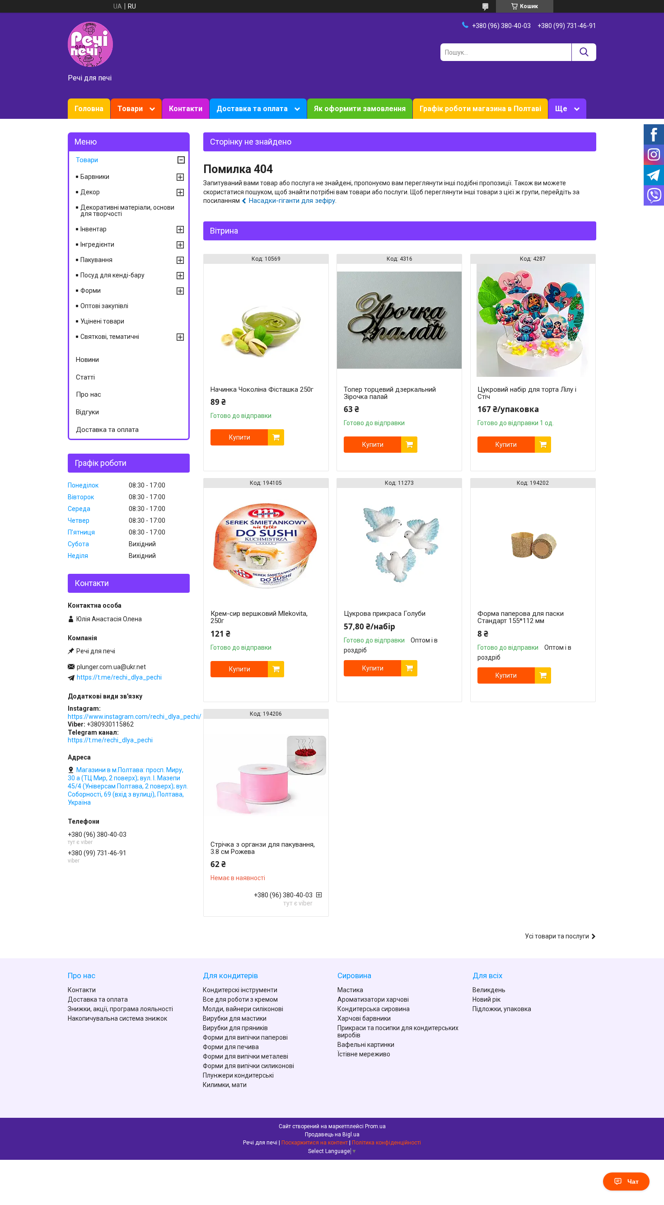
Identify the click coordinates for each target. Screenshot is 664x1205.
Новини (87, 360)
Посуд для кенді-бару (112, 275)
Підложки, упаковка (501, 1009)
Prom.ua (375, 1126)
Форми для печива (231, 1046)
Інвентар (93, 229)
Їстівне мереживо (363, 1054)
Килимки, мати (225, 1084)
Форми (90, 290)
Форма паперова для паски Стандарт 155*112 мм (520, 617)
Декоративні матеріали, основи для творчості (127, 210)
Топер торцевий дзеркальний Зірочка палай (390, 393)
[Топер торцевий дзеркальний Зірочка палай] (399, 320)
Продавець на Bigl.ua (332, 1134)
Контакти (185, 108)
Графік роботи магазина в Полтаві (480, 108)
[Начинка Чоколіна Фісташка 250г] (266, 320)
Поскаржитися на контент (314, 1142)
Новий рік (486, 999)
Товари (130, 108)
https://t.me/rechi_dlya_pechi (119, 677)
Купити (239, 437)
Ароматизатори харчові (373, 999)
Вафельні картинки (365, 1044)
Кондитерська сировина (373, 1009)
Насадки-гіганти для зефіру (292, 201)
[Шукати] (583, 52)
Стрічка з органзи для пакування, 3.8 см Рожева (262, 848)
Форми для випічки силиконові (248, 1065)
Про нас (88, 394)
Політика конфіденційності (386, 1142)
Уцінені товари (102, 321)
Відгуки (87, 412)
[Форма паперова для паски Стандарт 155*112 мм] (533, 544)
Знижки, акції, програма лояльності (120, 1009)
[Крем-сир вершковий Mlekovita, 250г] (266, 544)
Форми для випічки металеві (245, 1056)
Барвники (94, 176)
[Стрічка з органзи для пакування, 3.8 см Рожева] (266, 775)
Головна (89, 108)
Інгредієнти (97, 244)
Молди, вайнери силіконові (243, 1009)
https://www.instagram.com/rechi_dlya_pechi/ (134, 716)
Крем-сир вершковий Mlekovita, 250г (259, 617)
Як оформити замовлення (360, 108)
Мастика (350, 990)
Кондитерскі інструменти (240, 990)
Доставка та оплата (252, 108)
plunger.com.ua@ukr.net (111, 666)
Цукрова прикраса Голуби (385, 613)
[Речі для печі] (90, 43)
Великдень (488, 990)
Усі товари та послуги (557, 936)
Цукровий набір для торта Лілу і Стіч (526, 393)
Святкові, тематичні (109, 336)
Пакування (96, 259)
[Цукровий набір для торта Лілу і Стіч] (533, 320)
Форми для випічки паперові (245, 1037)
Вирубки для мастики (235, 1018)
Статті (85, 377)
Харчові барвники (364, 1018)
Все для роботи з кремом (240, 999)
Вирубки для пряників (235, 1028)
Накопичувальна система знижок (117, 1018)
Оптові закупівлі (104, 305)
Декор (90, 192)
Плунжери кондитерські (238, 1075)
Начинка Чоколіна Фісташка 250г (261, 389)
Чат (633, 1181)
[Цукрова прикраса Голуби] (399, 544)
